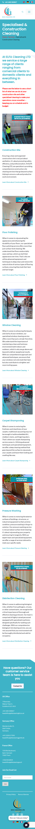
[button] (22, 12)
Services (11, 37)
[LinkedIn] (22, 814)
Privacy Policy (11, 794)
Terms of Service (23, 794)
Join (5, 784)
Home (4, 37)
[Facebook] (13, 814)
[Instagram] (17, 814)
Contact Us (17, 686)
